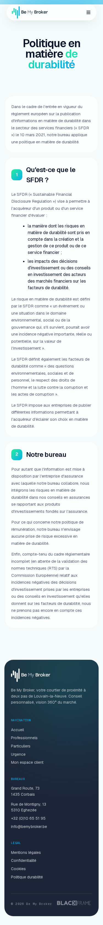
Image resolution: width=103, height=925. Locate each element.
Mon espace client (27, 762)
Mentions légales (26, 852)
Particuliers (20, 746)
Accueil (17, 729)
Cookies (18, 868)
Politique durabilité (27, 877)
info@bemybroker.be (29, 826)
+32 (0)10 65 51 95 (28, 818)
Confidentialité (23, 860)
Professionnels (24, 737)
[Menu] (88, 12)
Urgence (18, 754)
